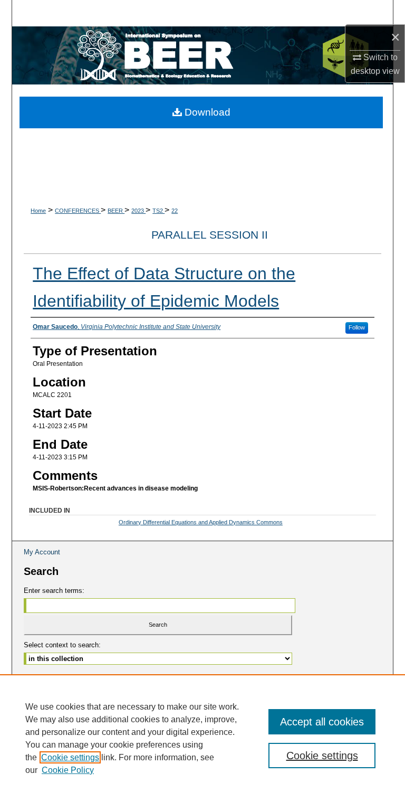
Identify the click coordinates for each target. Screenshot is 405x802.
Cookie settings (70, 757)
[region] (202, 738)
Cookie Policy (68, 770)
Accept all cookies (322, 722)
